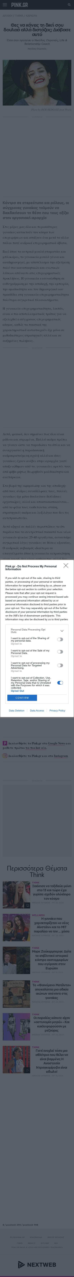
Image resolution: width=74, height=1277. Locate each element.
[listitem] (37, 630)
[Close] (67, 566)
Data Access (37, 710)
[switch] (60, 639)
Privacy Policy (57, 710)
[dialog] (37, 638)
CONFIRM (22, 698)
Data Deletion (16, 710)
